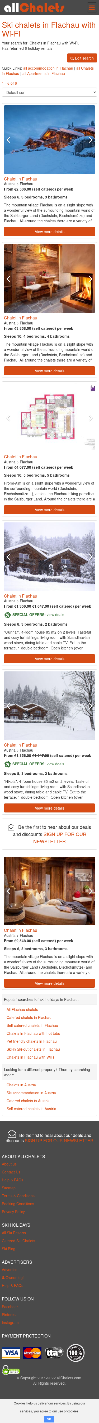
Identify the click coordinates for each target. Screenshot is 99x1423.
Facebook (10, 1306)
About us (9, 1164)
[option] (49, 139)
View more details (49, 231)
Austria (10, 183)
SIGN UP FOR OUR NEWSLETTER (59, 837)
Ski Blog (8, 1248)
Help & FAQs (12, 1179)
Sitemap (9, 1187)
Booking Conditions (18, 1203)
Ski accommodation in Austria (31, 1092)
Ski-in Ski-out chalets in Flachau (33, 1049)
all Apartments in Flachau (43, 73)
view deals (55, 614)
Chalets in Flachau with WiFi (30, 1057)
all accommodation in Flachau (48, 68)
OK (49, 1419)
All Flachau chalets (22, 1009)
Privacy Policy (13, 1211)
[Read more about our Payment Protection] (12, 1350)
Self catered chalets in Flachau (32, 1025)
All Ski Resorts (14, 1232)
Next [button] (88, 139)
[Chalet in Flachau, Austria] (49, 139)
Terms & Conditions (18, 1195)
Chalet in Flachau (20, 179)
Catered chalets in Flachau (29, 1017)
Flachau (26, 183)
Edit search (84, 58)
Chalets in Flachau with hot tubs (33, 1033)
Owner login (15, 1277)
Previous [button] (11, 139)
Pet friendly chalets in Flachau (32, 1041)
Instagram (10, 1322)
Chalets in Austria (21, 1084)
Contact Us (11, 1171)
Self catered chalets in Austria (31, 1108)
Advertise (9, 1269)
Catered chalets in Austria (28, 1100)
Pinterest (9, 1314)
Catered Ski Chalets (18, 1240)
